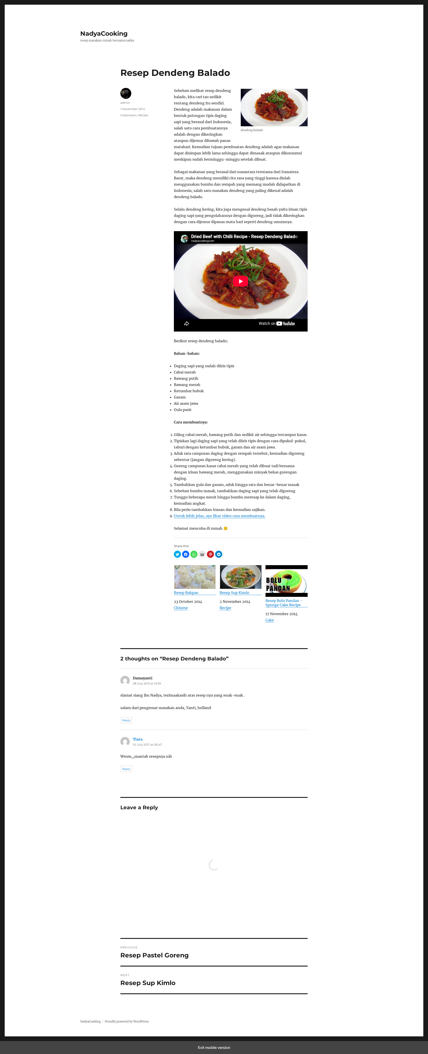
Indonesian (128, 115)
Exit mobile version (214, 1047)
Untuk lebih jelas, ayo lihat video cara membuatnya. (219, 516)
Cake (269, 620)
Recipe (225, 608)
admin (125, 102)
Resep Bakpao (186, 592)
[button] (177, 554)
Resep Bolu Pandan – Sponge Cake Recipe (284, 602)
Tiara (137, 739)
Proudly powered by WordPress (127, 1021)
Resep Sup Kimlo (234, 592)
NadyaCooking (104, 33)
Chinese (181, 608)
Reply (126, 720)
